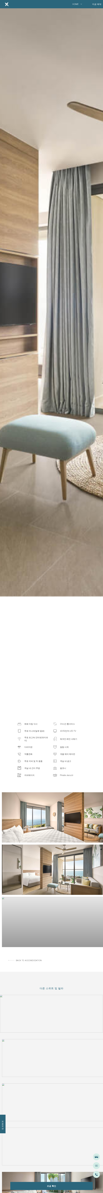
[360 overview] (96, 1165)
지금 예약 (96, 4)
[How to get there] (96, 1156)
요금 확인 (51, 1186)
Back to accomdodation (29, 960)
